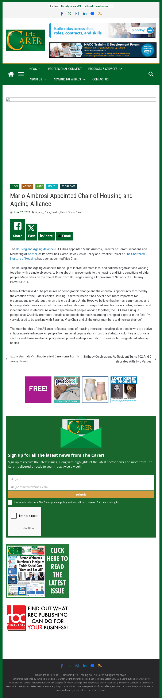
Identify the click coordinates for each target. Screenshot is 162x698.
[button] (39, 69)
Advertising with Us (67, 79)
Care (40, 186)
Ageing (27, 186)
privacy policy (59, 502)
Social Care (68, 186)
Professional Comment (65, 69)
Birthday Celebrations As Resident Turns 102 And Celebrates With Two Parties (117, 359)
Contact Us (100, 79)
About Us (36, 79)
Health (52, 186)
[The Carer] (11, 74)
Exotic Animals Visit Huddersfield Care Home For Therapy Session (45, 359)
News (33, 69)
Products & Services (102, 69)
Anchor (32, 254)
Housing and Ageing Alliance (35, 249)
